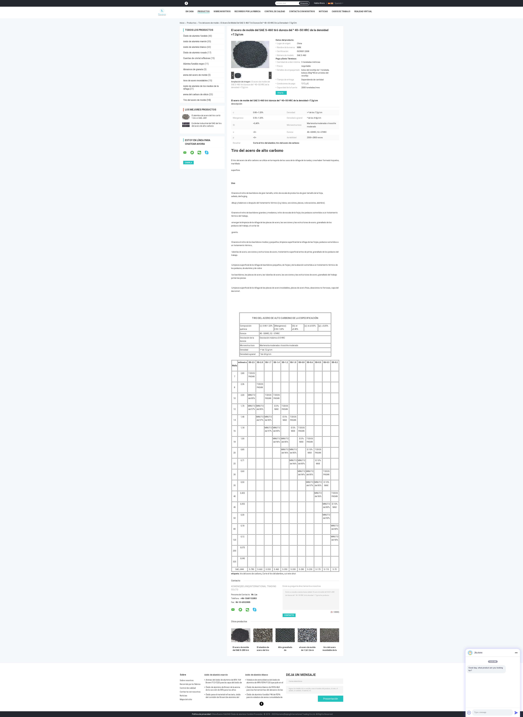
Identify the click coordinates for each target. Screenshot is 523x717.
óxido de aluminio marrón (195, 41)
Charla (280, 93)
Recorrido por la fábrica (247, 11)
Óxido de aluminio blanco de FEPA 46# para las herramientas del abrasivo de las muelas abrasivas (265, 689)
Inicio (182, 23)
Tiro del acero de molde (208, 23)
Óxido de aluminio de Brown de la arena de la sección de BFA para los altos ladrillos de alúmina (223, 689)
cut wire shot (290, 574)
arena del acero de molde (195, 75)
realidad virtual (363, 11)
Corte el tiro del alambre (272, 574)
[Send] (516, 713)
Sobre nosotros (222, 11)
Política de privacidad (201, 714)
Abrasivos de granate (193, 69)
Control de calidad (274, 11)
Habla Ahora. (319, 3)
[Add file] (469, 713)
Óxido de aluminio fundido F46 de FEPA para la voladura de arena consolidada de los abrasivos (264, 696)
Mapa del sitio (186, 699)
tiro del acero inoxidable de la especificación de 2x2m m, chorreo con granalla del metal (329, 648)
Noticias (323, 11)
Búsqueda (304, 3)
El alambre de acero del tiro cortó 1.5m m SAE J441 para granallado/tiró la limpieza (263, 648)
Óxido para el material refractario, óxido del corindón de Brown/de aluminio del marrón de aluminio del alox (223, 696)
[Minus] (516, 652)
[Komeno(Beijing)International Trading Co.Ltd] (162, 12)
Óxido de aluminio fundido (195, 36)
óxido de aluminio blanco (194, 47)
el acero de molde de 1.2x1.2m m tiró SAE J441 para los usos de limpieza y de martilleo (307, 648)
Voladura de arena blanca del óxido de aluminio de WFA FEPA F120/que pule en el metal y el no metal (265, 681)
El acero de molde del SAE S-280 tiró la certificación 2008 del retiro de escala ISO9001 (241, 648)
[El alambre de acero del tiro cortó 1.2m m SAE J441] (186, 117)
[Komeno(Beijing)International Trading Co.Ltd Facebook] (186, 3)
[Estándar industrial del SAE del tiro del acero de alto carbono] (186, 124)
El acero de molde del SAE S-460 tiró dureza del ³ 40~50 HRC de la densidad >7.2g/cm (250, 85)
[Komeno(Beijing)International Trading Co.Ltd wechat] (201, 152)
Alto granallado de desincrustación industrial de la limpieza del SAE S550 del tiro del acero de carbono (285, 648)
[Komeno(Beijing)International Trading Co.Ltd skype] (208, 152)
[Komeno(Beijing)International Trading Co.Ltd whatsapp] (193, 152)
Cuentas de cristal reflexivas (196, 58)
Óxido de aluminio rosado (195, 52)
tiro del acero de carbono (251, 574)
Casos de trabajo (341, 11)
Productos (203, 11)
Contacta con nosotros (302, 11)
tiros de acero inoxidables (195, 80)
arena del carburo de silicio (196, 94)
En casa (190, 11)
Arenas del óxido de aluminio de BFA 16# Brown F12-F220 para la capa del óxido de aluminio (224, 681)
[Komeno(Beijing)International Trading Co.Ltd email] (186, 152)
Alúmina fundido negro (193, 63)
